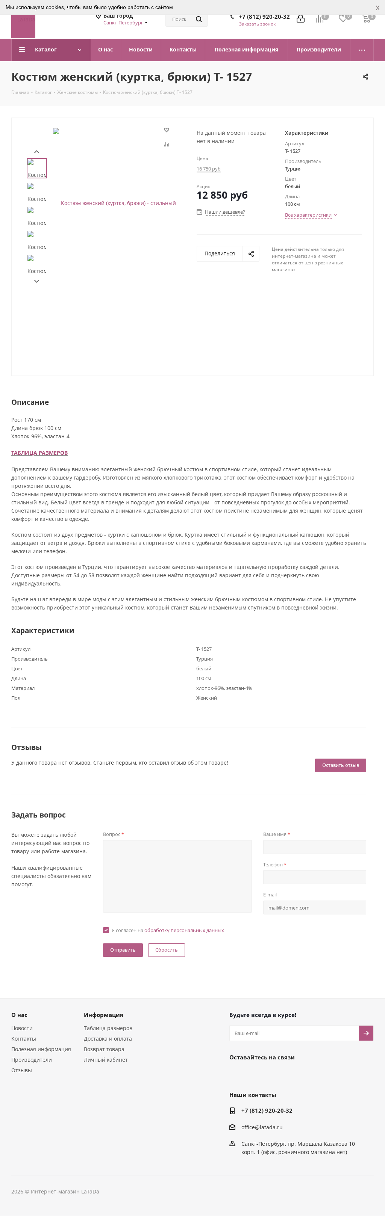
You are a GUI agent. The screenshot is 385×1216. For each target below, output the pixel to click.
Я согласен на (168, 930)
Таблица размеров (108, 1028)
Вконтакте (236, 1074)
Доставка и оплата (108, 1038)
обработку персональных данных (184, 930)
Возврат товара (104, 1049)
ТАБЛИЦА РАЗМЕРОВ (39, 452)
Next (36, 281)
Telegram (255, 1074)
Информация (103, 1014)
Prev (36, 152)
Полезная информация (41, 1049)
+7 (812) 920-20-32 (264, 16)
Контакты (23, 1038)
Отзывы (21, 1070)
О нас (19, 1014)
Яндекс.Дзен (293, 1074)
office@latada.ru (262, 1127)
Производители (31, 1059)
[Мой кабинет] (301, 19)
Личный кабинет (106, 1059)
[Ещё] (362, 50)
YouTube (274, 1074)
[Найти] (199, 19)
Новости (22, 1028)
